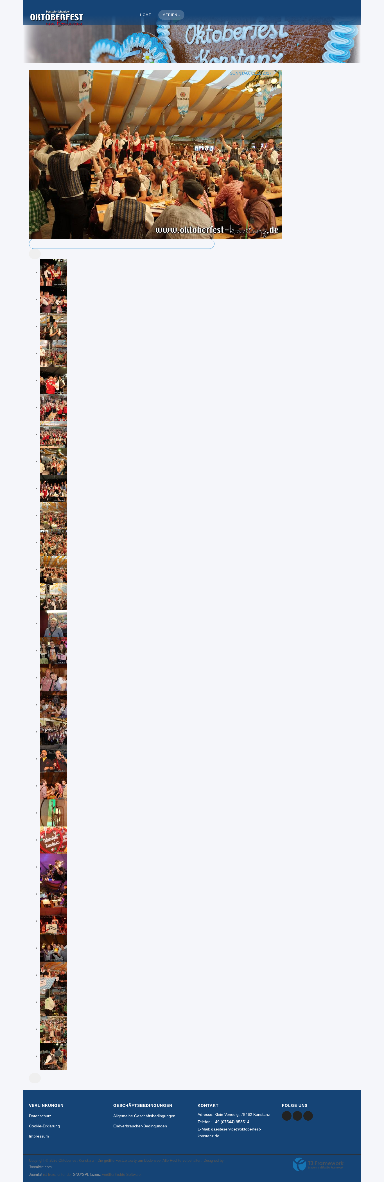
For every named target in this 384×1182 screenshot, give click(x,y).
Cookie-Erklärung (44, 1126)
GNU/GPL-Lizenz (87, 1174)
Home (145, 15)
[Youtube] (297, 1115)
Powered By (318, 1165)
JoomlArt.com (40, 1167)
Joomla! (35, 1174)
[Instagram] (308, 1115)
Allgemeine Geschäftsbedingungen (144, 1116)
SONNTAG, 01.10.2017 (251, 73)
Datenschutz (40, 1116)
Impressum (39, 1136)
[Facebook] (286, 1115)
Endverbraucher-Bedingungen (140, 1126)
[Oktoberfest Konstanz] (57, 24)
